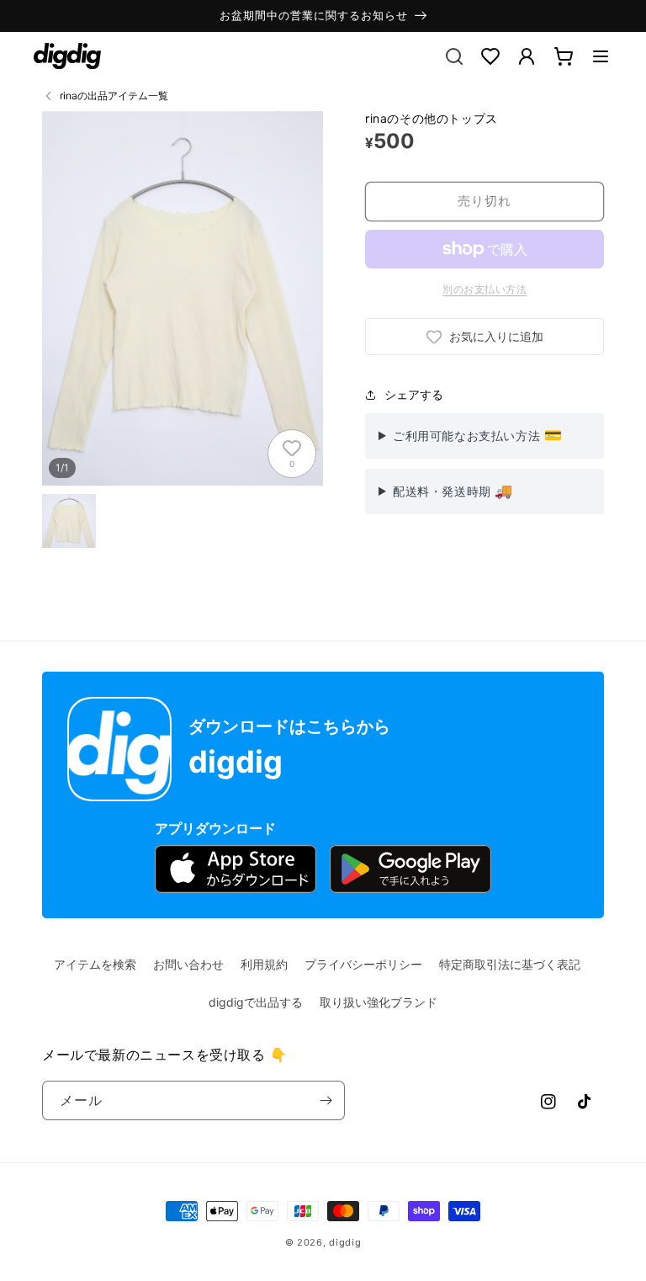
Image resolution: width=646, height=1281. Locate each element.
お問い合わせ (188, 964)
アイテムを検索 (95, 964)
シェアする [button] (413, 394)
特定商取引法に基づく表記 (509, 964)
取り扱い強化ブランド (378, 1002)
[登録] (325, 1100)
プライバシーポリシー (363, 964)
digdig (345, 1242)
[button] (600, 56)
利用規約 (264, 964)
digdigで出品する (256, 1002)
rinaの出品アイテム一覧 (114, 95)
